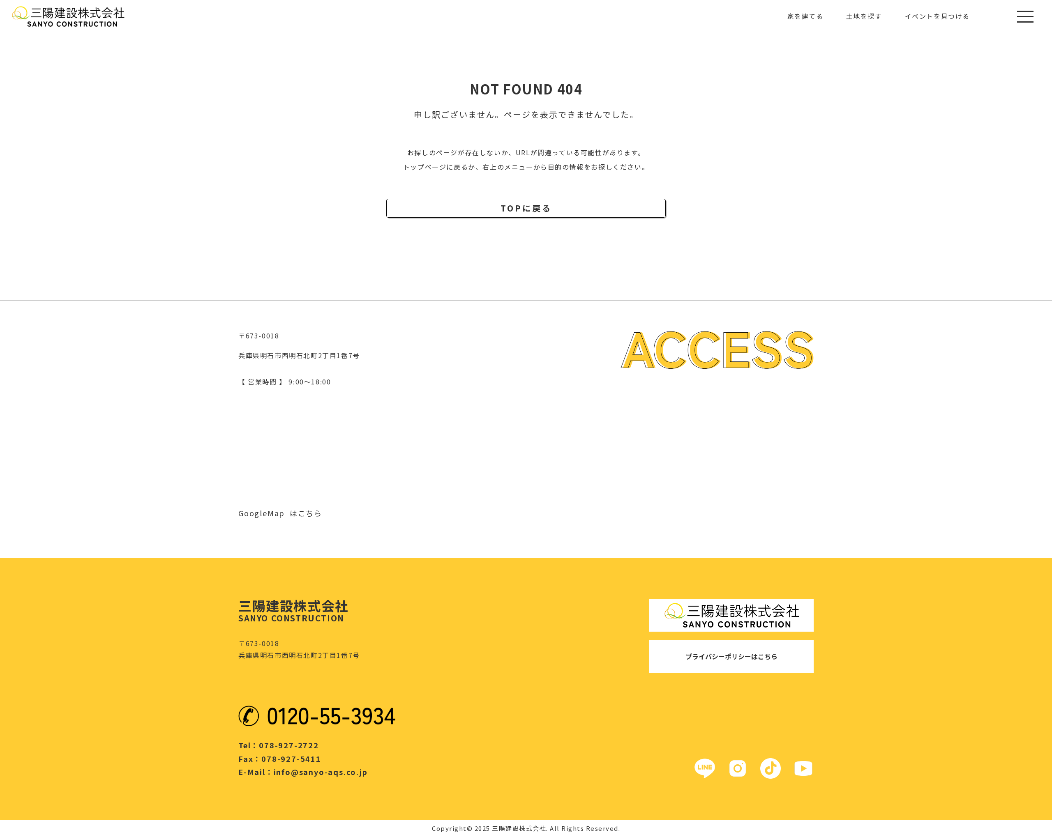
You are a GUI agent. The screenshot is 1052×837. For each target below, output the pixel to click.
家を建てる (805, 16)
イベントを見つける (937, 16)
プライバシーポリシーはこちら (731, 656)
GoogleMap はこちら (280, 513)
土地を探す (864, 16)
